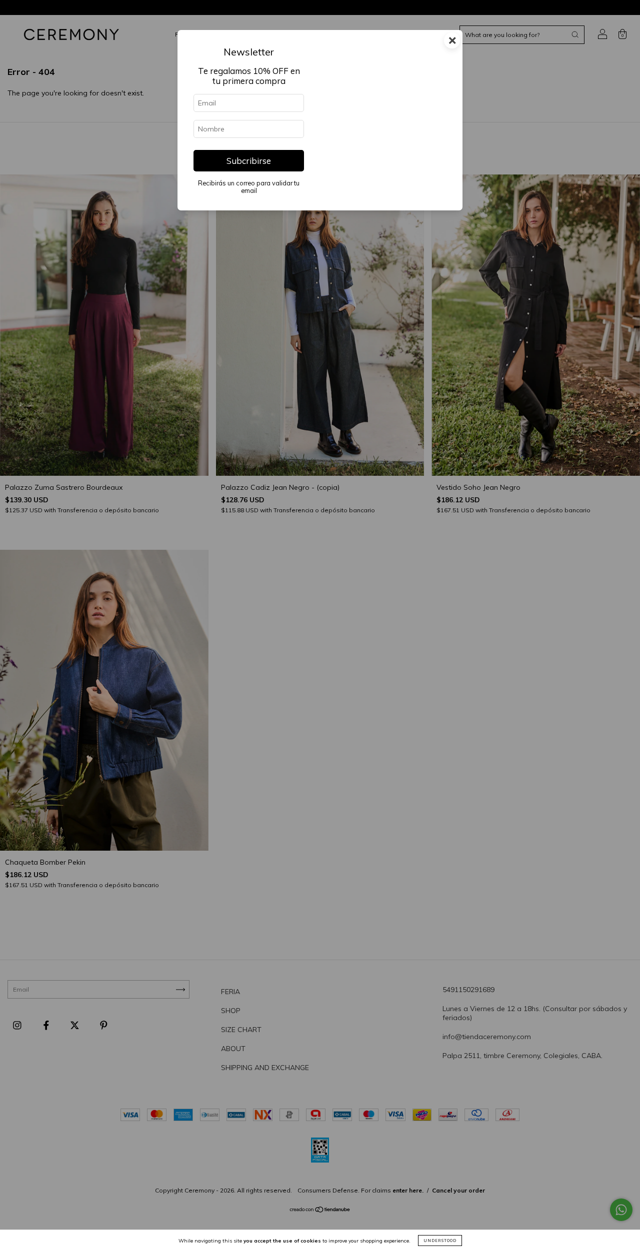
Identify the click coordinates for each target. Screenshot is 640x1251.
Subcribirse (248, 160)
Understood (440, 1240)
